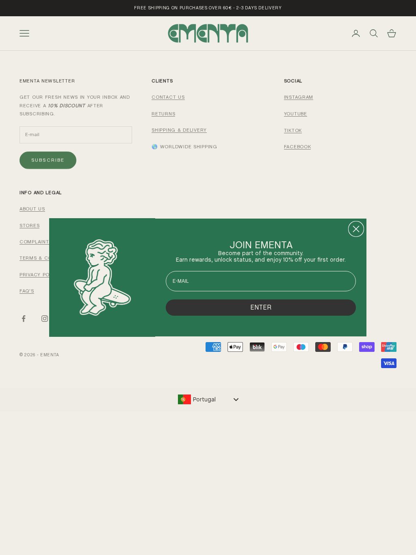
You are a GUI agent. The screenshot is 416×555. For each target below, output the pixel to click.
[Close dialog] (356, 229)
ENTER (260, 307)
